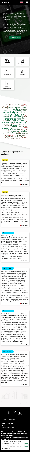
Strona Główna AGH (7, 423)
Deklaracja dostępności (8, 419)
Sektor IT (4, 425)
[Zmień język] (22, 2)
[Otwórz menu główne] (27, 2)
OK (26, 445)
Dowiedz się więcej (15, 37)
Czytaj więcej (6, 448)
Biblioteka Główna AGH (8, 427)
